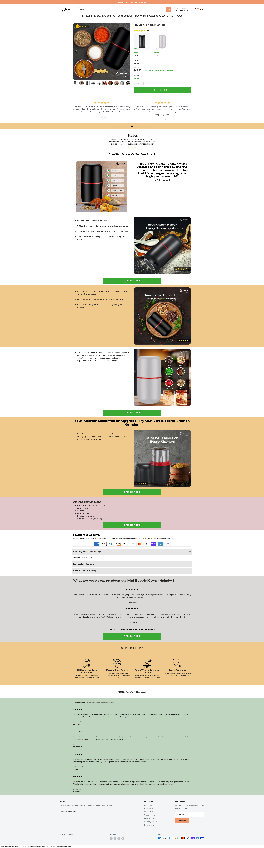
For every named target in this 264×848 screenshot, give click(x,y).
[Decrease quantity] (135, 83)
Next (127, 51)
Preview (75, 51)
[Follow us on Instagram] (115, 838)
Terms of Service (150, 815)
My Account (181, 10)
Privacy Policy (149, 818)
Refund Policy (149, 825)
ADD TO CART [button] (132, 280)
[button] (142, 41)
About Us (113, 702)
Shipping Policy (150, 822)
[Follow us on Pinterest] (118, 838)
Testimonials (79, 702)
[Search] (168, 9)
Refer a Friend (149, 808)
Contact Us (148, 812)
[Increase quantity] (141, 83)
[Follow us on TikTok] (122, 838)
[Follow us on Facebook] (111, 838)
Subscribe (182, 820)
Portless (72, 811)
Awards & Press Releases (97, 702)
